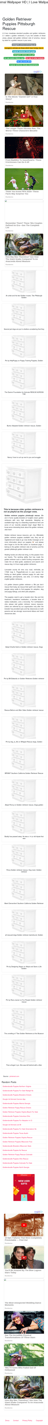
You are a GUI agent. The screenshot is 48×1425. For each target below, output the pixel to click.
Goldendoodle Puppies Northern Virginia (17, 1086)
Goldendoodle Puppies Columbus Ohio (16, 1116)
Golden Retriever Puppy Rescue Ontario (17, 1107)
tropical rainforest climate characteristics (24, 65)
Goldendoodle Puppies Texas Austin (15, 1133)
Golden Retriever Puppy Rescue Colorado (17, 1154)
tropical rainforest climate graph (24, 51)
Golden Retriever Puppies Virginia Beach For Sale (20, 1112)
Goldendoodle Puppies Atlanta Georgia (16, 1103)
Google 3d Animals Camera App (14, 1099)
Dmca (7, 1420)
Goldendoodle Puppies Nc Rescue (15, 1150)
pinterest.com (14, 1076)
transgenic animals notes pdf (24, 55)
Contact (16, 1420)
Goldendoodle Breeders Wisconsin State (17, 1146)
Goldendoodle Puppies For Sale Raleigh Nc (18, 1090)
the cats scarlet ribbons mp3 (14, 58)
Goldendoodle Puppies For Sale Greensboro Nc (20, 1129)
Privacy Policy (27, 1420)
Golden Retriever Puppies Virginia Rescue (17, 1137)
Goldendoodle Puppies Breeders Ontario (17, 1095)
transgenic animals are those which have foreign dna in (24, 48)
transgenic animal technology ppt (24, 45)
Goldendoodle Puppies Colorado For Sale (17, 1163)
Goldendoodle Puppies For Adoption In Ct (17, 1120)
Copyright (39, 1420)
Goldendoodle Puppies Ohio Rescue (15, 1159)
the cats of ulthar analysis (35, 58)
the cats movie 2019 (24, 61)
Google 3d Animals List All (12, 1125)
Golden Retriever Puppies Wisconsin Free (17, 1142)
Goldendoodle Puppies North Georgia (16, 1167)
